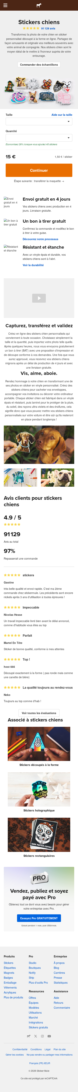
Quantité (11, 131)
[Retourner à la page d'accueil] (39, 5)
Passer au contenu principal (3, 3)
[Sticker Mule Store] (28, 1036)
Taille (9, 115)
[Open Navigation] (5, 5)
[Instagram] (42, 1036)
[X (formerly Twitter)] (35, 1036)
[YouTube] (49, 1036)
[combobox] (39, 121)
